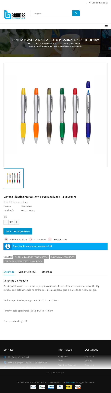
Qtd (5, 217)
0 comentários (21, 202)
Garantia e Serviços (67, 365)
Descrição (8, 271)
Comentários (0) (27, 271)
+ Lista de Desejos (18, 239)
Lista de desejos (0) (99, 3)
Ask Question (60, 239)
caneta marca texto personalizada (31, 257)
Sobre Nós (63, 356)
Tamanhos (46, 271)
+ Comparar (40, 239)
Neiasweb (70, 382)
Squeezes (89, 365)
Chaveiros (89, 356)
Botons (88, 360)
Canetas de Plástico (70, 44)
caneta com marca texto (62, 257)
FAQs (60, 360)
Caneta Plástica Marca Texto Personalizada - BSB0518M (55, 46)
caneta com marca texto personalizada (23, 261)
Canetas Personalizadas (45, 44)
